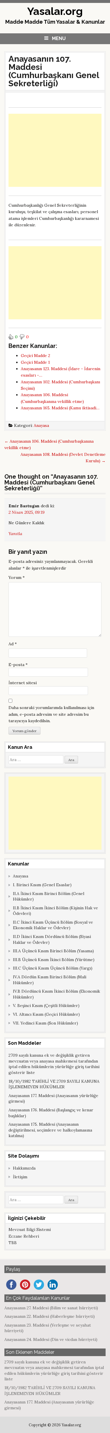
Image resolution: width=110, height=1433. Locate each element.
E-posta (18, 664)
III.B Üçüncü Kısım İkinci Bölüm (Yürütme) (53, 959)
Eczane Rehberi (24, 1236)
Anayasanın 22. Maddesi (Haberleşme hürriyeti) (49, 1316)
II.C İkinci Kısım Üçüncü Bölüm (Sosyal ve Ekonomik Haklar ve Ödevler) (53, 925)
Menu (59, 38)
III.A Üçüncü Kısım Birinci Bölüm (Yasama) (53, 950)
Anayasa (41, 425)
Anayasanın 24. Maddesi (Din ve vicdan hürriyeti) (50, 1339)
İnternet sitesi (23, 682)
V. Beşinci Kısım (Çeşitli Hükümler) (46, 1005)
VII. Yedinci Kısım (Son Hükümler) (45, 1023)
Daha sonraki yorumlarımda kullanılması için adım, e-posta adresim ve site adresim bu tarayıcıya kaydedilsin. (51, 714)
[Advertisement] (55, 150)
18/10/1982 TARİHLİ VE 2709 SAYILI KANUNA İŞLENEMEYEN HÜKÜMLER (54, 1084)
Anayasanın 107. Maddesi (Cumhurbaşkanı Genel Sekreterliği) (54, 71)
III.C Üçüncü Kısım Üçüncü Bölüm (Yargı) (52, 968)
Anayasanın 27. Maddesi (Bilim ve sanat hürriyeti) (51, 1307)
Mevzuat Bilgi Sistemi (30, 1229)
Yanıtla (15, 533)
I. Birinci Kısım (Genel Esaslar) (42, 884)
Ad (13, 643)
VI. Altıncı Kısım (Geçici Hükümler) (46, 1014)
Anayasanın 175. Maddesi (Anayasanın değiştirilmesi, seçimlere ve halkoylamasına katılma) (50, 1130)
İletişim (20, 1176)
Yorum (17, 577)
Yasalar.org (55, 11)
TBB (13, 1242)
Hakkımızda (24, 1168)
